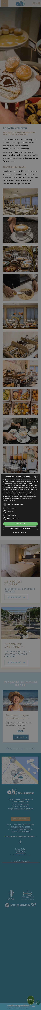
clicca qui (12, 500)
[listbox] (35, 477)
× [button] (38, 476)
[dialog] (20, 505)
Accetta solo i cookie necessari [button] (20, 528)
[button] (20, 532)
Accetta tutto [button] (20, 523)
